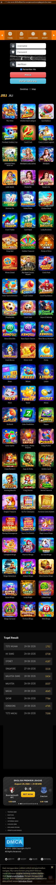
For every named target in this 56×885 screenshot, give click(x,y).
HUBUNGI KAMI (12, 824)
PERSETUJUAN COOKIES (14, 830)
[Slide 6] (29, 804)
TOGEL (10, 38)
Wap (34, 89)
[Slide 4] (25, 804)
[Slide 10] (37, 804)
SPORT (45, 38)
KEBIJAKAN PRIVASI (13, 827)
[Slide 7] (31, 804)
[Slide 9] (35, 804)
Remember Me (29, 69)
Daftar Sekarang (28, 81)
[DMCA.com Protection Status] (14, 842)
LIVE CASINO (33, 38)
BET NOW (28, 794)
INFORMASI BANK (12, 821)
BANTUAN (10, 815)
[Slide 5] (27, 804)
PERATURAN (11, 818)
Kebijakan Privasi (25, 881)
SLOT (21, 38)
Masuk (28, 75)
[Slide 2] (20, 804)
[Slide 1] (18, 804)
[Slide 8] (33, 804)
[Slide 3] (22, 804)
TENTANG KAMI (12, 811)
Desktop (24, 89)
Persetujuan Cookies (15, 876)
